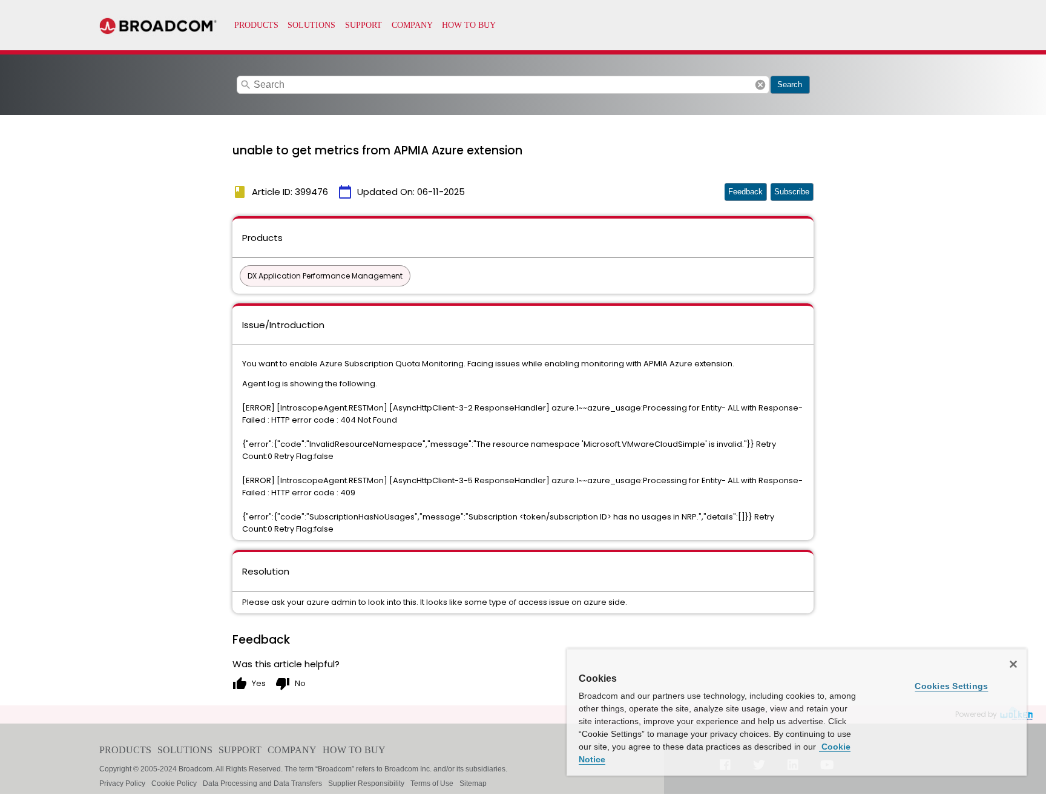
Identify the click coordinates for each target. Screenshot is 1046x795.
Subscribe (791, 191)
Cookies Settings (951, 686)
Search (789, 84)
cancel (760, 85)
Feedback (745, 191)
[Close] (1013, 664)
